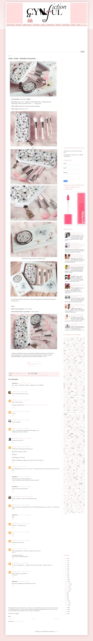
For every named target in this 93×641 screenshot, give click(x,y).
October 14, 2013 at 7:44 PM (23, 420)
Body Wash (70, 359)
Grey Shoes (81, 406)
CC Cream (70, 363)
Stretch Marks (72, 492)
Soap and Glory (78, 489)
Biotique (65, 355)
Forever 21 (71, 400)
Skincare (43, 24)
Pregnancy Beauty (79, 470)
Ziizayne (76, 512)
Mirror (38, 375)
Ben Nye (74, 350)
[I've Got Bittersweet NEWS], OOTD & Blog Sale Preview (77, 315)
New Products (71, 457)
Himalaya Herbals (75, 416)
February (67, 603)
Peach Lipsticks (71, 464)
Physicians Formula (75, 467)
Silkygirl (77, 485)
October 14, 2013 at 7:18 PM (24, 383)
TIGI (82, 495)
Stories (82, 491)
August (66, 591)
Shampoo (71, 482)
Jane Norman (80, 420)
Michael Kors (73, 450)
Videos (81, 505)
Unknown (14, 400)
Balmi (73, 346)
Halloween (78, 410)
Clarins (77, 368)
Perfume (82, 464)
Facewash (79, 394)
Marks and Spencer (67, 447)
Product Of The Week (80, 473)
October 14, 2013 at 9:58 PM (24, 476)
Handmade (77, 412)
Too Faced (76, 501)
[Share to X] (34, 373)
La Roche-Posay (75, 426)
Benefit (79, 350)
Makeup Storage (75, 444)
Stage (68, 491)
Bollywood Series (77, 359)
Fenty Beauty (81, 397)
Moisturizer (82, 451)
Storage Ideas (76, 491)
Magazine (81, 437)
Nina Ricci (70, 458)
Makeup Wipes (70, 445)
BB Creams (80, 343)
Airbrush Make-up (72, 340)
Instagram (65, 420)
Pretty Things (80, 471)
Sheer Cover (76, 482)
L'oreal (75, 424)
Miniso (79, 450)
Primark (65, 473)
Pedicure (77, 464)
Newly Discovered (79, 457)
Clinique (74, 369)
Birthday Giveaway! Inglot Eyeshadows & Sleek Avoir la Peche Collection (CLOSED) (77, 256)
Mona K (14, 532)
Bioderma (81, 353)
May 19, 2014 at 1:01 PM (23, 581)
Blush (77, 356)
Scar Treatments (67, 480)
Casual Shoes (66, 365)
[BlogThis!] (32, 373)
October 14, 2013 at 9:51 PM (21, 466)
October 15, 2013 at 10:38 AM (23, 540)
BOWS (65, 345)
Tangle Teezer (71, 496)
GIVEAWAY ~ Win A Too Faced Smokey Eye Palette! (77, 233)
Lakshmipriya (15, 438)
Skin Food (73, 486)
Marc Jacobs (80, 445)
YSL (69, 511)
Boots (67, 361)
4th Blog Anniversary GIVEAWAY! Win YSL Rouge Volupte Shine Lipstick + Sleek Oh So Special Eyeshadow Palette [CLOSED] (77, 245)
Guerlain (65, 407)
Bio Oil (72, 353)
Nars (82, 454)
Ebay (73, 384)
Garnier (83, 403)
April (66, 599)
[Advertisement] (46, 38)
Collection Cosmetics (68, 371)
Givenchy (78, 405)
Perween (14, 428)
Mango (76, 445)
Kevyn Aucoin (78, 421)
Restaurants (65, 477)
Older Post (56, 619)
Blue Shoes (72, 356)
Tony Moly (70, 501)
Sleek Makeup (74, 488)
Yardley (74, 511)
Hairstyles (72, 410)
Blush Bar (58, 24)
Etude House (82, 385)
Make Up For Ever (81, 438)
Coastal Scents (80, 369)
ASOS (81, 337)
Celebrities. (66, 366)
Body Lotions (71, 358)
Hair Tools (81, 409)
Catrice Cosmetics (80, 365)
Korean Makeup (72, 423)
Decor (65, 379)
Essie (77, 385)
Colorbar (76, 371)
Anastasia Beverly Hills (69, 342)
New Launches (74, 456)
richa (13, 466)
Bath (80, 346)
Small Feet (65, 489)
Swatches (75, 495)
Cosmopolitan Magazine (72, 377)
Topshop (83, 501)
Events (67, 387)
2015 (66, 577)
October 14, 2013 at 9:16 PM (23, 446)
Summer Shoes (66, 494)
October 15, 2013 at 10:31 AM (22, 532)
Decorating (72, 379)
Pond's (65, 470)
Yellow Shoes (79, 511)
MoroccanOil (77, 453)
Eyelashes (65, 390)
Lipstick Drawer (50, 24)
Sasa (83, 479)
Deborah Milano (79, 378)
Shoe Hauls (82, 482)
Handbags (71, 412)
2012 (66, 607)
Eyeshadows (67, 391)
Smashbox (71, 489)
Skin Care (66, 486)
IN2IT (74, 417)
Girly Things (72, 405)
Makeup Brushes (33, 375)
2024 (66, 558)
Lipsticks (66, 434)
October (67, 587)
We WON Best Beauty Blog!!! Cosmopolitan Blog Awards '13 (77, 265)
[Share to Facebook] (35, 373)
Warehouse (74, 506)
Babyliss (68, 346)
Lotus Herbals (80, 435)
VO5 (69, 504)
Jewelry (66, 422)
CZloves (73, 24)
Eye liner (66, 388)
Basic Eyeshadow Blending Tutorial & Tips (77, 296)
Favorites (18, 375)
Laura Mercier (67, 429)
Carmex (82, 363)
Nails (76, 454)
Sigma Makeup (71, 485)
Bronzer (77, 362)
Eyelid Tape (72, 390)
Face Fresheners (80, 393)
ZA (68, 512)
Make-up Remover (69, 440)
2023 (66, 560)
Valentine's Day (80, 504)
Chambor (73, 366)
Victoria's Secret (75, 505)
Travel (72, 502)
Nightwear (65, 458)
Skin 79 (82, 485)
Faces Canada (73, 394)
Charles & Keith (80, 366)
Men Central (82, 448)
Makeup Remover (79, 442)
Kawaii (28, 375)
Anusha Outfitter (16, 496)
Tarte (76, 497)
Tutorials (77, 502)
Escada (70, 385)
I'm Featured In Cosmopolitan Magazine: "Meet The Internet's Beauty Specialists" (77, 285)
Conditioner (73, 374)
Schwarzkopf (78, 480)
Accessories (14, 375)
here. (32, 99)
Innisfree (81, 419)
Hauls (25, 375)
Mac (74, 437)
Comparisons (81, 372)
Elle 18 (83, 384)
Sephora (66, 482)
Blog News (80, 355)
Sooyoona (14, 411)
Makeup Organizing (68, 442)
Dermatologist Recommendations (69, 381)
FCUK (79, 391)
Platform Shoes (80, 469)
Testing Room (74, 498)
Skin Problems (80, 486)
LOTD (65, 426)
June (66, 595)
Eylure (75, 391)
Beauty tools (81, 349)
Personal (73, 466)
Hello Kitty (71, 414)
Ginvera (67, 405)
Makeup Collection (78, 441)
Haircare (65, 410)
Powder (71, 470)
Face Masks (66, 394)
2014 (66, 579)
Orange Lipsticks (67, 463)
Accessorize (76, 339)
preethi (13, 563)
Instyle (70, 420)
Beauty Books (66, 349)
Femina (75, 397)
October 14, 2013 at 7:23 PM (23, 400)
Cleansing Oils (68, 369)
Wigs (70, 509)
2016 (66, 575)
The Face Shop (73, 499)
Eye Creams (80, 387)
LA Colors (81, 424)
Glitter (83, 405)
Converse (74, 375)
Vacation (73, 504)
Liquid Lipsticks (77, 434)
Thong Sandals (80, 499)
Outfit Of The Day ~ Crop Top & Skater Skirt (77, 324)
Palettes (80, 463)
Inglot (75, 419)
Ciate (70, 368)
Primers (71, 473)
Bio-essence (77, 353)
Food (80, 399)
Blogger (56, 631)
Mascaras (75, 447)
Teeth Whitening (67, 498)
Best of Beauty (81, 352)
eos (80, 512)
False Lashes (70, 395)
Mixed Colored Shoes (74, 451)
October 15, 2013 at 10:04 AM (23, 523)
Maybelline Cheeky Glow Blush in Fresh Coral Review (36, 405)
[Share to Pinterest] (36, 373)
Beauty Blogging (79, 347)
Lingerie (71, 430)
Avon (74, 343)
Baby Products (78, 345)
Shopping (42, 375)
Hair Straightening (73, 409)
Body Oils (78, 358)
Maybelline (68, 448)
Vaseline (65, 505)
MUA (65, 437)
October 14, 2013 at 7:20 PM (21, 391)
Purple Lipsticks (68, 474)
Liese (73, 429)
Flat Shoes (66, 399)
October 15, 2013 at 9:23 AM (24, 515)
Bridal (72, 362)
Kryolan (69, 424)
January (66, 605)
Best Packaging (74, 352)
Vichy (70, 505)
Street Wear (66, 492)
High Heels (79, 414)
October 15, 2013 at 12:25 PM (22, 563)
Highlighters (66, 416)
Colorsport (69, 372)
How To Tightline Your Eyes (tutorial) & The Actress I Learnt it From (77, 306)
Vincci (65, 507)
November (67, 585)
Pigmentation (82, 467)
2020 (66, 567)
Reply (13, 387)
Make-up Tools (78, 440)
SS (12, 549)
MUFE (69, 437)
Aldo (78, 340)
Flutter (22, 375)
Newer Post (11, 619)
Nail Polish (69, 454)
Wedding (83, 506)
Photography (66, 467)
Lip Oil (72, 432)
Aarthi (13, 391)
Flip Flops (71, 399)
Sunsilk (83, 494)
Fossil (65, 402)
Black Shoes (75, 355)
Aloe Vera (83, 340)
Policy (78, 24)
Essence (73, 385)
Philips (82, 466)
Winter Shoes (75, 509)
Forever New (79, 400)
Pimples (66, 469)
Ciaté (74, 368)
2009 (66, 613)
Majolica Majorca (72, 438)
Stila (71, 491)
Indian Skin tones (67, 419)
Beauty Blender (72, 347)
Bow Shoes (79, 361)
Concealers (66, 374)
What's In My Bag (74, 508)
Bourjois (71, 361)
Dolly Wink (75, 382)
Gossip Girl (67, 406)
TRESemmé (66, 496)
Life (77, 429)
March (66, 601)
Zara (71, 512)
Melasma (76, 448)
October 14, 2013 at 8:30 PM (22, 428)
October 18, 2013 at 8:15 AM (23, 571)
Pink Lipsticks (73, 469)
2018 (66, 571)
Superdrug (46, 375)
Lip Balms (77, 430)
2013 (66, 581)
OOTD (65, 461)
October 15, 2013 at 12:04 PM (19, 549)
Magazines (66, 438)
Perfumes (65, 466)
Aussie (70, 343)
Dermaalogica (80, 379)
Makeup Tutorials (27, 24)
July (66, 593)
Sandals (79, 479)
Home (34, 619)
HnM (81, 416)
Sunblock (78, 494)
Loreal (73, 435)
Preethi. (33, 103)
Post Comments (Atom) (19, 621)
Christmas (66, 368)
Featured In (18, 24)
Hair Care (71, 407)
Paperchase (65, 464)
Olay (70, 461)
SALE (68, 479)
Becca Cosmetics (69, 350)
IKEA (70, 417)
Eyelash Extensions (80, 388)
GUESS (69, 403)
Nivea (75, 458)
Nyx (81, 460)
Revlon (71, 477)
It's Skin (74, 420)
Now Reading (80, 458)
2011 (66, 609)
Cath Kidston (72, 365)
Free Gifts (80, 402)
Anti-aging (82, 342)
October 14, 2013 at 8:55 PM (25, 438)
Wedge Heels (67, 508)
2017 (66, 573)
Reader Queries (77, 474)
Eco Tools (78, 384)
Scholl (73, 480)
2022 (66, 562)
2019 (66, 569)
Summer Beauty (79, 492)
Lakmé (74, 427)
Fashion (79, 395)
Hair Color (77, 407)
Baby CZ (71, 345)
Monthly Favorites (69, 453)
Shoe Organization (67, 483)
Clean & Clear (82, 368)
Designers (79, 381)
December (67, 583)
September (67, 589)
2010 (66, 611)
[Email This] (31, 373)
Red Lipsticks (73, 476)
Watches (78, 506)
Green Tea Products (73, 406)
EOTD (67, 384)
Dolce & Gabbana (68, 382)
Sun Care (72, 494)
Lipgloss (79, 432)
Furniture (65, 403)
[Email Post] (29, 373)
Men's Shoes (67, 450)
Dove (79, 382)
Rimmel (78, 477)
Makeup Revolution (67, 444)
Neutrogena (66, 456)
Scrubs (83, 480)
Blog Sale (66, 356)
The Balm (80, 498)
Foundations (71, 402)
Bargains (76, 346)
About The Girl (10, 24)
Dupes (83, 382)
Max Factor (82, 447)
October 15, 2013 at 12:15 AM (24, 486)
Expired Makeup (73, 387)
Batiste (83, 346)
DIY (72, 378)
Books (83, 359)
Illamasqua (80, 417)
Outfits (75, 463)
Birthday (69, 355)
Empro (66, 385)
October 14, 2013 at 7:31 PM (23, 411)
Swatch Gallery (66, 24)
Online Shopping (77, 462)
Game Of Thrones (76, 403)
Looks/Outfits (36, 24)
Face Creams (72, 393)
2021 (66, 564)
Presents (73, 472)
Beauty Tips (73, 349)
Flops (76, 399)
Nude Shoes (76, 460)
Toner (65, 501)
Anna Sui (76, 342)
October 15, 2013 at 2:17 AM (26, 496)
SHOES (73, 479)
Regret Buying (80, 476)
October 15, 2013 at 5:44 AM (23, 505)
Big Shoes (67, 353)
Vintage (69, 506)
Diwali (83, 381)
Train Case (67, 502)
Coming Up (74, 372)
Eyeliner (79, 390)
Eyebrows (72, 388)
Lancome (80, 427)
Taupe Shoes (81, 496)
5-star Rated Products (69, 337)
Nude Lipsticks (67, 460)
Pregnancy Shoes (67, 471)
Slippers (82, 488)
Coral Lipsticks (81, 375)
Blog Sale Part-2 (74, 275)
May (66, 597)
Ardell (67, 343)
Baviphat (66, 347)
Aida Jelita (14, 420)
